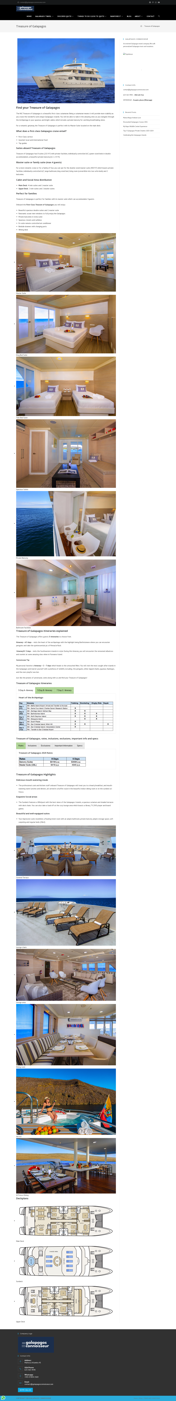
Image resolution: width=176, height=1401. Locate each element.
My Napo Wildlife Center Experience (135, 126)
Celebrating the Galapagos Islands (134, 135)
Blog (140, 1398)
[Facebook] (150, 2)
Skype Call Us (25, 1390)
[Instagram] (155, 2)
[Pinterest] (153, 2)
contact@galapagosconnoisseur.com (32, 2)
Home (136, 1398)
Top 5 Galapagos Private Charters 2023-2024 (138, 131)
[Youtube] (158, 2)
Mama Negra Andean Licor (132, 118)
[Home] (141, 26)
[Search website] (159, 16)
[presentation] (25, 690)
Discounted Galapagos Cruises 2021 (135, 122)
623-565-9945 (128, 95)
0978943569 (127, 100)
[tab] (25, 690)
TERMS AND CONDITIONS (152, 1398)
